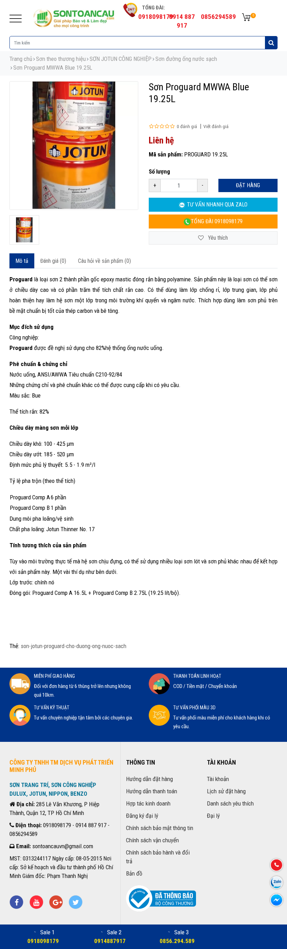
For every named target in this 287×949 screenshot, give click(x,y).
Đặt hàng (248, 185)
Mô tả (21, 261)
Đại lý (213, 815)
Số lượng (159, 171)
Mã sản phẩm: (166, 154)
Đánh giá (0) (53, 261)
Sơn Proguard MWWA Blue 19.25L (52, 67)
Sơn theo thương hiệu (61, 58)
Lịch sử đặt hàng (226, 791)
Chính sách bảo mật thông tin (159, 827)
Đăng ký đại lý (142, 815)
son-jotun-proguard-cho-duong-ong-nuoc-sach (73, 645)
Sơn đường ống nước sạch (186, 58)
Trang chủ (20, 58)
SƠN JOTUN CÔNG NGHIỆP (121, 58)
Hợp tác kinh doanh (148, 803)
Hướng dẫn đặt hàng (149, 778)
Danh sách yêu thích (230, 803)
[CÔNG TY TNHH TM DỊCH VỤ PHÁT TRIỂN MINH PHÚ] (74, 17)
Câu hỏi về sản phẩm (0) (104, 261)
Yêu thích (217, 237)
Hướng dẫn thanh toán (151, 791)
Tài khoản (218, 778)
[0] (246, 17)
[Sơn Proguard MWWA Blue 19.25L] (24, 230)
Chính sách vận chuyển (152, 840)
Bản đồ (134, 873)
